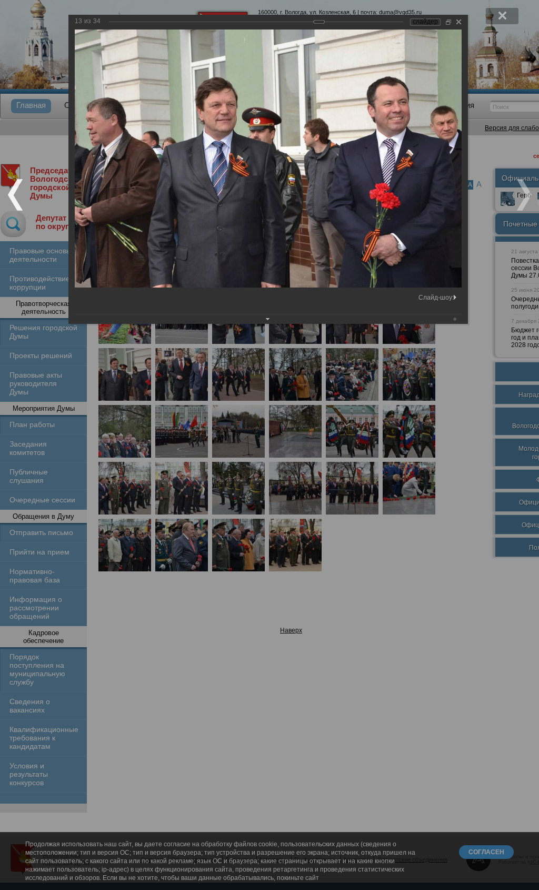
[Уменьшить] (448, 22)
